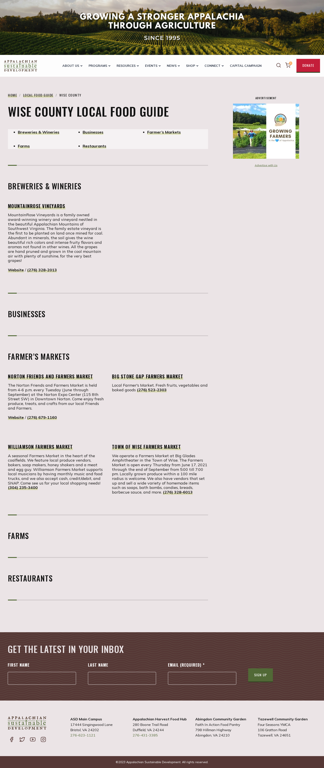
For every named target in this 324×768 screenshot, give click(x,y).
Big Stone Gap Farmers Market (147, 376)
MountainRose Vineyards (36, 206)
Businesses (93, 132)
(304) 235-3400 (23, 487)
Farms (24, 146)
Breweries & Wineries (38, 132)
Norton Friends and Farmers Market (50, 376)
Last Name (98, 665)
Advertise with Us (266, 165)
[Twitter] (22, 740)
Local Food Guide (38, 95)
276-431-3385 (145, 735)
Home (12, 95)
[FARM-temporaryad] (266, 157)
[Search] (278, 66)
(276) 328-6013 (178, 492)
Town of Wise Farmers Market (146, 446)
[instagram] (43, 740)
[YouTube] (32, 740)
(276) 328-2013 (42, 269)
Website (16, 269)
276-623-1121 (82, 735)
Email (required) (186, 665)
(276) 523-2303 (152, 389)
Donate (308, 65)
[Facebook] (11, 740)
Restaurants (94, 146)
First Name (19, 665)
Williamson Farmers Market (40, 446)
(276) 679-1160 (42, 417)
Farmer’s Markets (164, 132)
